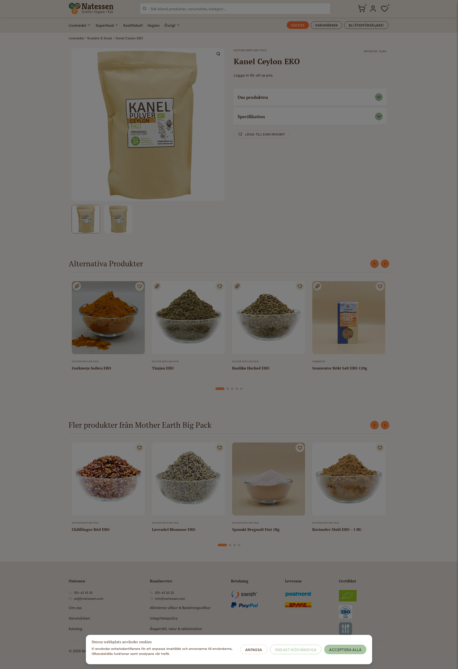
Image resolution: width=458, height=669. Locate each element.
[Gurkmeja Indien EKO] (108, 319)
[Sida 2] (227, 388)
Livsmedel (77, 25)
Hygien (153, 25)
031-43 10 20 (83, 592)
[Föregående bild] (78, 481)
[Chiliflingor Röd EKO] (108, 480)
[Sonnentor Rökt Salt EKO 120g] (348, 319)
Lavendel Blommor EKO (173, 529)
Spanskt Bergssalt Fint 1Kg (256, 529)
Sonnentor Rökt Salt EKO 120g (339, 368)
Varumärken (79, 618)
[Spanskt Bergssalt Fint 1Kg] (268, 480)
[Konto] (373, 8)
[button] (218, 54)
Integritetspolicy (164, 618)
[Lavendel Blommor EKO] (188, 480)
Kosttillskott (133, 25)
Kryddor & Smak (99, 38)
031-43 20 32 (164, 592)
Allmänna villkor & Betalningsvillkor (180, 607)
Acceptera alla (345, 649)
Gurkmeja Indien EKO (91, 368)
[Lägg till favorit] (139, 286)
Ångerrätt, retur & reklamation (176, 628)
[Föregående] (374, 263)
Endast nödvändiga (296, 649)
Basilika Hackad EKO (250, 368)
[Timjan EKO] (188, 319)
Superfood (105, 25)
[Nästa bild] (138, 481)
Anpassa (253, 649)
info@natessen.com (170, 598)
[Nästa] (385, 263)
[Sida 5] (241, 388)
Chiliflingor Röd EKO (90, 529)
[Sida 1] (219, 388)
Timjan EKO (163, 368)
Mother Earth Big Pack (250, 50)
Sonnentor (318, 361)
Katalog (75, 628)
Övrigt (169, 25)
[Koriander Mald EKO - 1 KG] (348, 480)
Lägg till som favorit (265, 134)
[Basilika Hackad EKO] (268, 319)
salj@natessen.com (88, 598)
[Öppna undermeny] (89, 25)
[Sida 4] (236, 388)
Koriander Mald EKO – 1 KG (336, 529)
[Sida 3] (232, 388)
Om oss (75, 607)
